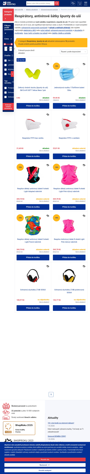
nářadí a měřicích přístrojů (59, 28)
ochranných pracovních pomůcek (34, 28)
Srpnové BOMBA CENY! (57, 436)
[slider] (5, 44)
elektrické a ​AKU (29, 30)
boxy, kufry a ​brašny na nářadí (35, 33)
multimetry (19, 33)
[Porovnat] (47, 64)
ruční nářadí (45, 30)
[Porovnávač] (73, 3)
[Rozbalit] (12, 74)
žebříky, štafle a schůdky (61, 33)
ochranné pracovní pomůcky (62, 30)
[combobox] (40, 3)
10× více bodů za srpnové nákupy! (61, 423)
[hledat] (56, 3)
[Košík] (79, 3)
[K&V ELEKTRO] (9, 3)
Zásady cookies (9, 455)
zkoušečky (78, 30)
